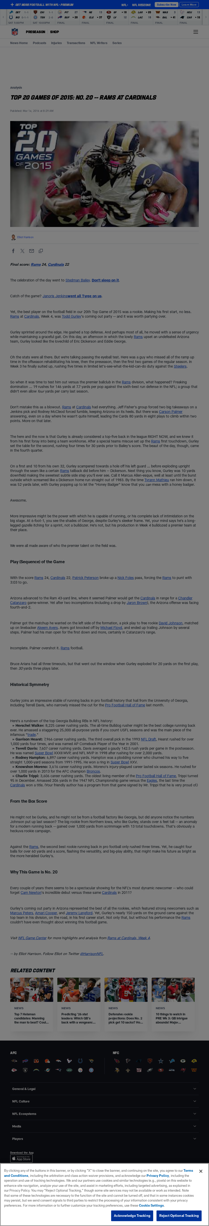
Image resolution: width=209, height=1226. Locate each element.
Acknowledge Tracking (132, 1216)
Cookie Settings (151, 1205)
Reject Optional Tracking (179, 1216)
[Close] (200, 1171)
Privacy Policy (158, 1176)
